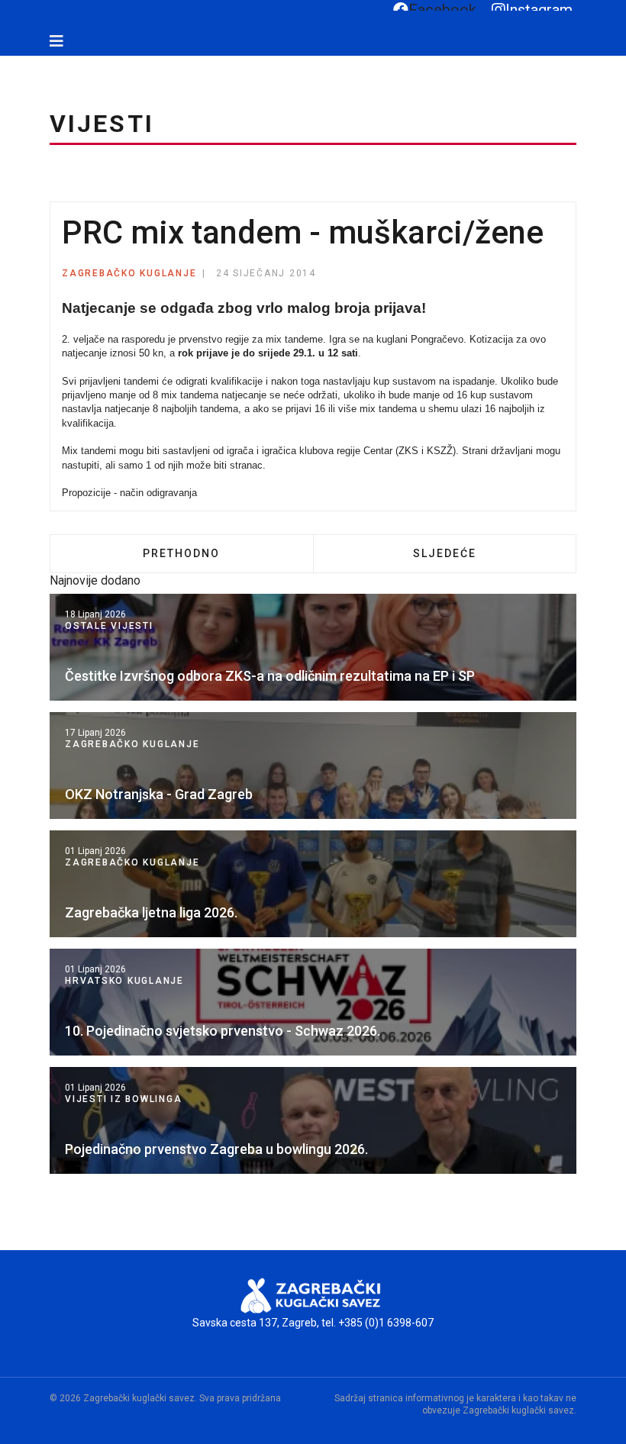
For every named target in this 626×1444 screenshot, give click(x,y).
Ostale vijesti (109, 625)
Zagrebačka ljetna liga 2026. (151, 912)
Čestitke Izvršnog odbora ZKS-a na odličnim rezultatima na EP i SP (270, 676)
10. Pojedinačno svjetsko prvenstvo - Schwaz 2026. (222, 1031)
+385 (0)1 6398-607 (386, 1323)
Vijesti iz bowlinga (123, 1099)
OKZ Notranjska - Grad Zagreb (159, 794)
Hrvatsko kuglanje (124, 980)
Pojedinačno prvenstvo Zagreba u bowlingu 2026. (216, 1149)
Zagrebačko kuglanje (129, 273)
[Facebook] (13, 63)
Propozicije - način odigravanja (129, 492)
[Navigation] (56, 41)
